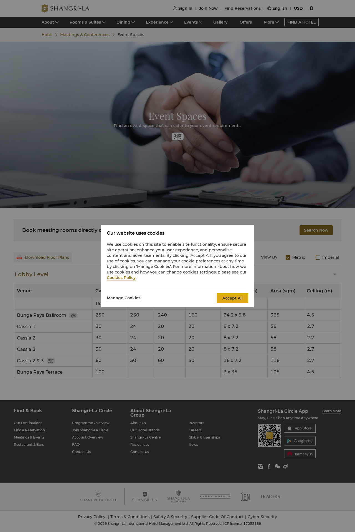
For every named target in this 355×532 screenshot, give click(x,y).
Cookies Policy (121, 277)
